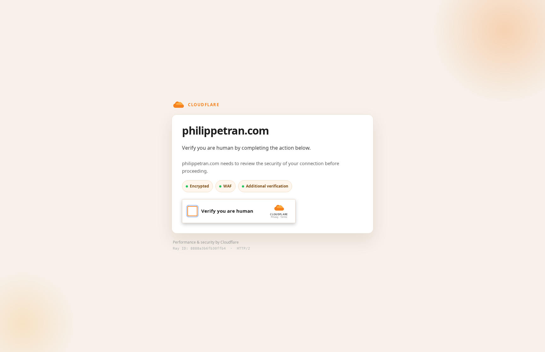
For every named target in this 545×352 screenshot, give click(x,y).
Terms (283, 217)
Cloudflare (229, 242)
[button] (239, 211)
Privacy (274, 217)
